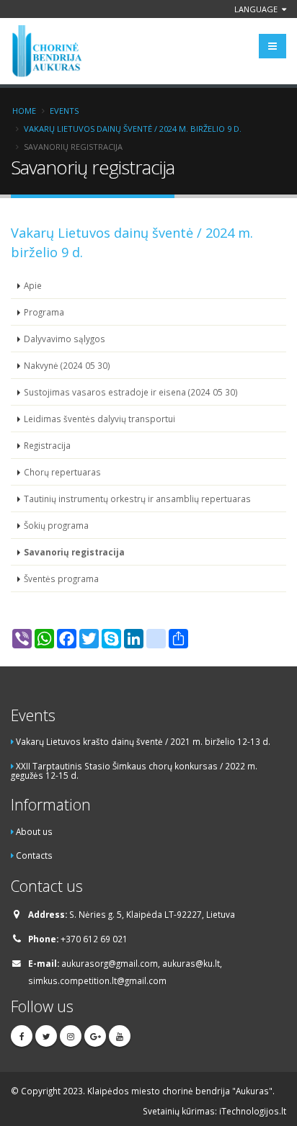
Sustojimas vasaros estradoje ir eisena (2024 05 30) (131, 392)
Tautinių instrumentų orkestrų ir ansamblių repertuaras (137, 498)
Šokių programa (56, 525)
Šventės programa (61, 578)
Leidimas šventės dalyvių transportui (99, 418)
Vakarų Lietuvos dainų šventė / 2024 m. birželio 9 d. (132, 128)
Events (64, 110)
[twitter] (46, 1036)
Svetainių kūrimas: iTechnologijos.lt (214, 1111)
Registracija (47, 445)
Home (24, 110)
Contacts (34, 855)
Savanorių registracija (74, 552)
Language (257, 9)
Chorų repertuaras (62, 472)
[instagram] (70, 1036)
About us (34, 831)
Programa (44, 312)
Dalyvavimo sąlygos (64, 338)
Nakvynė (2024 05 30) (67, 365)
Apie (33, 285)
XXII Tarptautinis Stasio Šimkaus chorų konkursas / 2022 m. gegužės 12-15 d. (134, 770)
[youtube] (119, 1036)
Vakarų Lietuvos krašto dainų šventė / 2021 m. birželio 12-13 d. (143, 741)
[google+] (95, 1036)
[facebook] (21, 1036)
